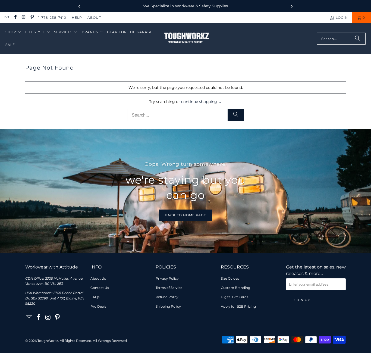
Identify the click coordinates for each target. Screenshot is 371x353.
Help (77, 17)
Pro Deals (98, 306)
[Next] (291, 6)
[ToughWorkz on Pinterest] (32, 17)
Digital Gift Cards (234, 297)
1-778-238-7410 (52, 17)
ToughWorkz (47, 341)
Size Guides (230, 278)
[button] (13, 32)
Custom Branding (235, 288)
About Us (98, 278)
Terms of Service (169, 288)
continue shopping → (201, 101)
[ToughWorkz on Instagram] (23, 17)
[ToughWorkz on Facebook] (14, 17)
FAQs (94, 297)
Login (342, 17)
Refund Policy (167, 297)
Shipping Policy (168, 306)
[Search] (357, 39)
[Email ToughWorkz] (6, 17)
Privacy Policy (167, 278)
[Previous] (80, 6)
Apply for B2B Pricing (238, 306)
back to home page (185, 215)
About (94, 17)
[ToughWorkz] (187, 38)
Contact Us (99, 288)
